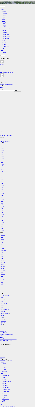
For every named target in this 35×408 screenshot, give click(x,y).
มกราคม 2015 (2, 226)
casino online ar (2, 288)
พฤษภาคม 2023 (2, 169)
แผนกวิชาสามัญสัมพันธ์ (4, 44)
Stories (1, 294)
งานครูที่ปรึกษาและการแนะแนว (5, 380)
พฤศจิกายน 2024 (2, 160)
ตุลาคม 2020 (2, 183)
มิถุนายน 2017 (2, 207)
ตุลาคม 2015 (2, 220)
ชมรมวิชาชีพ (2, 317)
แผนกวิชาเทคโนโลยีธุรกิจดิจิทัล (4, 42)
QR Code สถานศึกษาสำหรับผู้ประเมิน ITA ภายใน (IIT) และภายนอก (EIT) (9, 53)
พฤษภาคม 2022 (2, 174)
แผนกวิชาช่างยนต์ (3, 40)
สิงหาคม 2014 (2, 229)
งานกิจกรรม (2, 301)
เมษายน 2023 (2, 170)
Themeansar (10, 360)
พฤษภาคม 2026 (2, 148)
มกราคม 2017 (2, 210)
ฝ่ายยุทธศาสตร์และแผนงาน (4, 30)
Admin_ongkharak (2, 64)
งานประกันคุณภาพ (2, 259)
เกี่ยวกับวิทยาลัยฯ (2, 9)
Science (7, 279)
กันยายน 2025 (2, 153)
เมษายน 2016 (2, 216)
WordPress (2, 297)
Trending (2, 296)
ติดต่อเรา (2, 50)
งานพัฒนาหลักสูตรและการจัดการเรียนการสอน (5, 309)
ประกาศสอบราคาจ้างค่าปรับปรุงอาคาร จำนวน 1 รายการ (6, 140)
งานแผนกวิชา (4, 388)
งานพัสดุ (4, 24)
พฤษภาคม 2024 (2, 164)
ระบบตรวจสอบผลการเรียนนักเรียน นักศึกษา (5, 46)
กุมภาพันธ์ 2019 (2, 194)
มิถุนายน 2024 (2, 163)
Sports (1, 245)
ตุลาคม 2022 (2, 171)
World (10, 279)
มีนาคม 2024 (2, 165)
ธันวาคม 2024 (2, 159)
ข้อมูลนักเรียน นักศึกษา (5, 13)
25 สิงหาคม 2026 (2, 332)
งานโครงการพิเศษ (2, 268)
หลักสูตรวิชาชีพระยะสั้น (3, 274)
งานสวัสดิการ (2, 265)
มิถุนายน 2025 (2, 155)
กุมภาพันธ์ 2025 (2, 158)
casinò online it (2, 240)
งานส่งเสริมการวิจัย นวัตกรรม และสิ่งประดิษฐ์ (6, 33)
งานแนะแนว (2, 267)
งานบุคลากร (2, 258)
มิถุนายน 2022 (2, 173)
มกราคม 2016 (2, 218)
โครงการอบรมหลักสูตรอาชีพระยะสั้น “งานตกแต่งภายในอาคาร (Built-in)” (6, 135)
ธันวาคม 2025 (2, 151)
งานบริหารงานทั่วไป (2, 305)
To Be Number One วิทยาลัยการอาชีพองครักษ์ (5, 247)
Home (1, 8)
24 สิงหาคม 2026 (2, 335)
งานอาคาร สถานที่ (4, 25)
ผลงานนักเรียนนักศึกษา (3, 270)
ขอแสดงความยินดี (1, 87)
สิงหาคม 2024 (2, 162)
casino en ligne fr (2, 238)
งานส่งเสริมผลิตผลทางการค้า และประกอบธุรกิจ (5, 313)
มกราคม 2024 (2, 166)
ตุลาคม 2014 (2, 228)
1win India (2, 234)
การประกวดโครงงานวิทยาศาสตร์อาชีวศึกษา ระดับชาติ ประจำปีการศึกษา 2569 (6, 84)
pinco (1, 244)
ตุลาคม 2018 (2, 197)
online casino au (2, 292)
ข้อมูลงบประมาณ (4, 12)
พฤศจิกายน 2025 (2, 152)
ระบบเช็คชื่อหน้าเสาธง (4, 45)
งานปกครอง (2, 307)
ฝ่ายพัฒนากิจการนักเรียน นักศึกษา (4, 271)
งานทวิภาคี (2, 255)
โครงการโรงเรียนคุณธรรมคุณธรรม (3, 81)
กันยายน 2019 (2, 190)
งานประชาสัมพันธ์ (1, 56)
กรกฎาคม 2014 (2, 230)
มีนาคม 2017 (2, 209)
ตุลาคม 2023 (2, 168)
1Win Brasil (2, 282)
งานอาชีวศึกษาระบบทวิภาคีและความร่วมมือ (6, 390)
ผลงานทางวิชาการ (2, 269)
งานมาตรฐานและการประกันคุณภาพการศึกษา (6, 384)
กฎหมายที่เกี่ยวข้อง (3, 48)
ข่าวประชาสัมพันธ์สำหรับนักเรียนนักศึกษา (6, 339)
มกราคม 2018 (2, 202)
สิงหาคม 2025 (2, 154)
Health (1, 290)
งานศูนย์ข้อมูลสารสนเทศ (3, 264)
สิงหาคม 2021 (2, 177)
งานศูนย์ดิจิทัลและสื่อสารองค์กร (5, 32)
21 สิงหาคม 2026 (2, 338)
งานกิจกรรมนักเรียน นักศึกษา (5, 27)
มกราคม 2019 (2, 195)
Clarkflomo (1, 141)
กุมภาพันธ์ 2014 (2, 231)
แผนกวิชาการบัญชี (3, 41)
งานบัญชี (2, 257)
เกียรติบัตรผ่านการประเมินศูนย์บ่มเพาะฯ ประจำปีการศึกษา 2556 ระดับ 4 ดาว (6, 72)
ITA (1, 51)
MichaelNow (1, 142)
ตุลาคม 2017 (2, 204)
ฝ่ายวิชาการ (3, 35)
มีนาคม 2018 (2, 201)
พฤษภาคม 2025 (2, 156)
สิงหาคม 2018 (2, 198)
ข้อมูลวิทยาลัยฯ (4, 14)
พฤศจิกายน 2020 (2, 182)
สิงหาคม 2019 (2, 191)
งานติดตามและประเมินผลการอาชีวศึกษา (6, 34)
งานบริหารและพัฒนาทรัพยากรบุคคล (6, 22)
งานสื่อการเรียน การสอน (3, 266)
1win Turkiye (2, 284)
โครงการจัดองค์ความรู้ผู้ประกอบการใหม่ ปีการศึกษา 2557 (7, 143)
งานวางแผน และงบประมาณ (3, 311)
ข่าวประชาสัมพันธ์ (1, 86)
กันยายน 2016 (2, 213)
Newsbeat (2, 243)
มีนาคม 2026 (2, 149)
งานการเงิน (4, 23)
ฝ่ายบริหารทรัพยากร (3, 21)
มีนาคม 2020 (2, 187)
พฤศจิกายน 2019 (2, 189)
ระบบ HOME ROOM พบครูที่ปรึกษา (5, 47)
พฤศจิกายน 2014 (2, 227)
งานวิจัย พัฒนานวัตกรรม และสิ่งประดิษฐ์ (4, 263)
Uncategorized (2, 248)
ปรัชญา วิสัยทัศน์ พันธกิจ (4, 11)
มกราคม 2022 (2, 175)
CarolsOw (1, 143)
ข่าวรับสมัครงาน (2, 252)
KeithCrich (1, 140)
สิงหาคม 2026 (2, 146)
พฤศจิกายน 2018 (2, 196)
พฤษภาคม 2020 (2, 186)
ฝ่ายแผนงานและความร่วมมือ (3, 321)
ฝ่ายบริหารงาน (2, 20)
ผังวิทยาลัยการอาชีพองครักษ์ (4, 18)
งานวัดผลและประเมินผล (3, 262)
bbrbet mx (2, 236)
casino (1, 286)
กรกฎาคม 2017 (2, 206)
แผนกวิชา (2, 275)
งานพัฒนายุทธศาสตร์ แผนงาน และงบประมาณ (7, 31)
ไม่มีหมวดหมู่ (2, 276)
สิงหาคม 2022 (2, 172)
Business (2, 237)
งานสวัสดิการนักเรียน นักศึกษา (5, 29)
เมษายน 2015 (2, 224)
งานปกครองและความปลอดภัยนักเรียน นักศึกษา (7, 28)
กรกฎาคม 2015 (2, 222)
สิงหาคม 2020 (2, 184)
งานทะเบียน (2, 256)
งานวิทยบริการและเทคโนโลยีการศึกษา (6, 38)
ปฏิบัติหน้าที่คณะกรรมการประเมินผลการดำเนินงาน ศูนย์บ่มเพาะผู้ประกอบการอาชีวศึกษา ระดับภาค (8, 136)
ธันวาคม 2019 (2, 188)
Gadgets (2, 241)
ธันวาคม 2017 (2, 203)
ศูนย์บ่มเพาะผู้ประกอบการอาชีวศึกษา (4, 273)
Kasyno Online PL (2, 242)
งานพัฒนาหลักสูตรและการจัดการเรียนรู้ (6, 36)
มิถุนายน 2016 (2, 215)
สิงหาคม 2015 (2, 221)
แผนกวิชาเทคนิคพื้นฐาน (4, 43)
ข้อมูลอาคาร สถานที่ (4, 16)
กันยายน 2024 (2, 161)
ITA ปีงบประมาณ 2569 (4, 52)
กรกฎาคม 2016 (2, 214)
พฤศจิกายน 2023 (2, 167)
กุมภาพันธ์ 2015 (2, 225)
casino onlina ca (2, 239)
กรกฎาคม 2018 (2, 199)
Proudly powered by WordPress (3, 360)
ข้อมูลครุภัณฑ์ (4, 17)
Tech (1, 246)
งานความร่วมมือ (2, 254)
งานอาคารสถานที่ (2, 315)
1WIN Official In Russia (3, 235)
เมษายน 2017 (2, 208)
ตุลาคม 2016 (2, 212)
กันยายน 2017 (2, 205)
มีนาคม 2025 (2, 157)
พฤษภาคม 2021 (2, 179)
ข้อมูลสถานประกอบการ (5, 15)
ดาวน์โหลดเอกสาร (3, 49)
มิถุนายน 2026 (2, 147)
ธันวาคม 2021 (2, 176)
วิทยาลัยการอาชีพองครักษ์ (2, 358)
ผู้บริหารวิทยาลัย (1, 89)
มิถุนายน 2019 (2, 192)
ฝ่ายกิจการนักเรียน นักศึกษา (4, 26)
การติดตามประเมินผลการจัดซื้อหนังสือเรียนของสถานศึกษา (5, 71)
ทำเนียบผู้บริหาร (3, 19)
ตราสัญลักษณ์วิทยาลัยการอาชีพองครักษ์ (5, 10)
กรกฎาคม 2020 (2, 185)
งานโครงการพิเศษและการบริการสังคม (6, 382)
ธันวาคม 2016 (2, 211)
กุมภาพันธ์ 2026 (2, 150)
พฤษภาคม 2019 (2, 193)
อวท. (1, 323)
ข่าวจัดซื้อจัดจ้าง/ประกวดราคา (3, 250)
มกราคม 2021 (2, 181)
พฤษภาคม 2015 (2, 223)
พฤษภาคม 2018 (2, 200)
